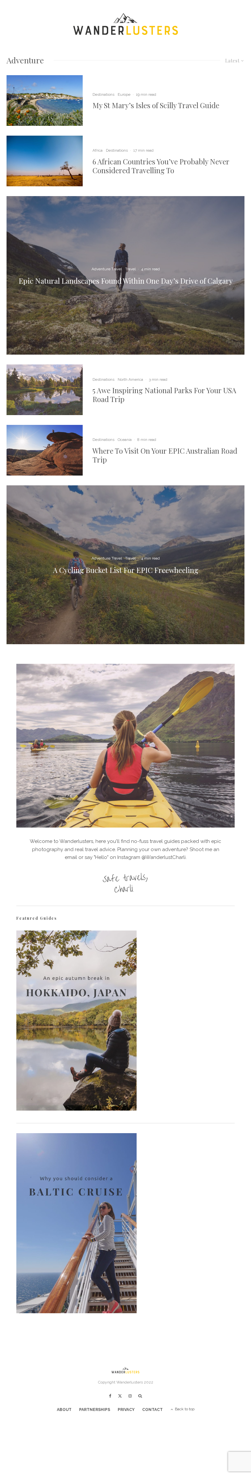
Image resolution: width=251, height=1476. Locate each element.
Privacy (126, 1409)
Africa (97, 150)
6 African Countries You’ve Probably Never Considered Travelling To (160, 166)
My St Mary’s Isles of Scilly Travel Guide (155, 105)
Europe (124, 94)
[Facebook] (110, 1396)
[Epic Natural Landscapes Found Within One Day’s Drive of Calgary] (125, 275)
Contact (152, 1409)
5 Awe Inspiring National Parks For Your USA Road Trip (164, 394)
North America (130, 379)
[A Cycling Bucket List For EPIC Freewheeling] (125, 564)
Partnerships (94, 1409)
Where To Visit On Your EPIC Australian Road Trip (164, 455)
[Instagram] (130, 1396)
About (64, 1409)
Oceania (125, 439)
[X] (120, 1396)
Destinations (103, 94)
